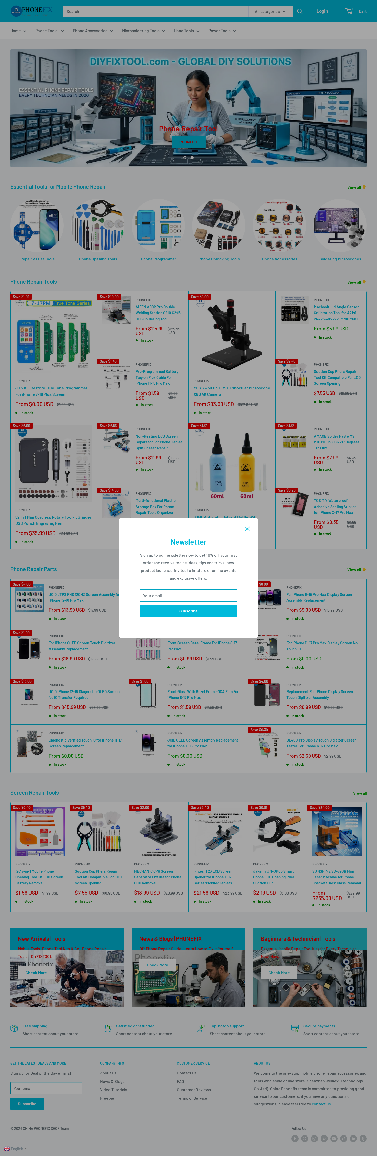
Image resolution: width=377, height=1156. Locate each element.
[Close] (247, 528)
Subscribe (188, 610)
